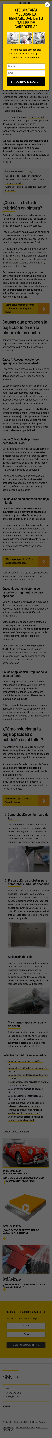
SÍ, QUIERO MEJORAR (26, 81)
